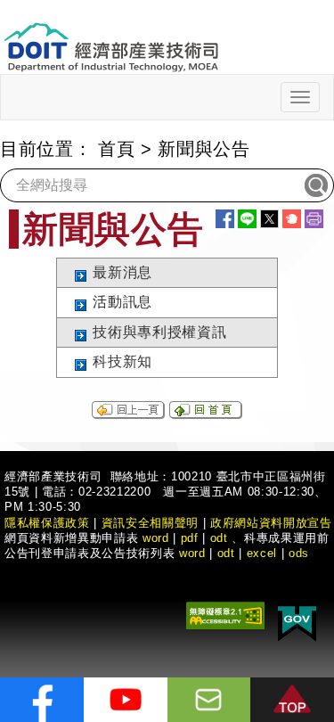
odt (219, 538)
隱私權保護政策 (47, 522)
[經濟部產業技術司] (111, 36)
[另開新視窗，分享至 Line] (247, 218)
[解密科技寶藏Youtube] (125, 699)
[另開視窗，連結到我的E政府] (297, 620)
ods (299, 553)
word (192, 553)
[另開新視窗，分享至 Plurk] (292, 218)
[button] (292, 699)
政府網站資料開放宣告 (271, 522)
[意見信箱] (209, 699)
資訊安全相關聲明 (150, 522)
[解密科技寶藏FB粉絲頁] (42, 699)
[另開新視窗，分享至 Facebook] (225, 218)
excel (262, 553)
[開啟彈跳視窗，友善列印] (314, 218)
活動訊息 (122, 301)
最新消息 (122, 272)
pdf (190, 538)
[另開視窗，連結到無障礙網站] (225, 613)
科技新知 (122, 361)
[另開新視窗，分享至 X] (269, 218)
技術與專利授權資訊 (159, 332)
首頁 (116, 149)
